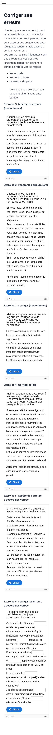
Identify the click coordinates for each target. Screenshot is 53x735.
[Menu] (4, 2)
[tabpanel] (26, 375)
